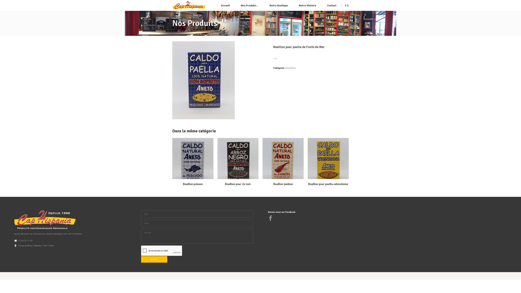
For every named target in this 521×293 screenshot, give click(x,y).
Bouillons (291, 67)
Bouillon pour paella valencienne (328, 184)
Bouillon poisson (193, 184)
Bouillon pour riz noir (238, 184)
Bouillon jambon (283, 184)
